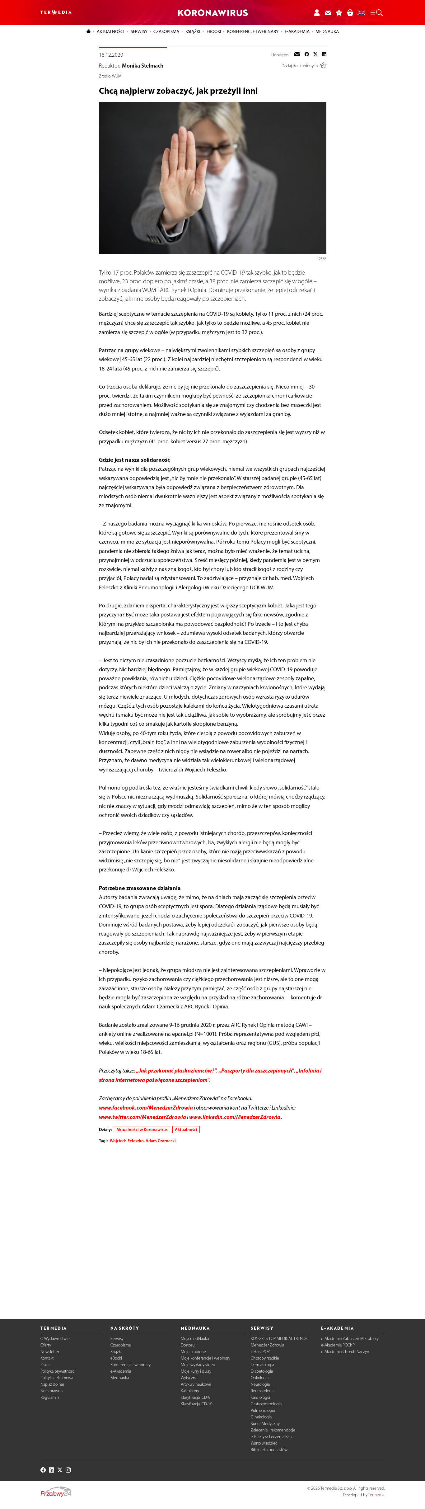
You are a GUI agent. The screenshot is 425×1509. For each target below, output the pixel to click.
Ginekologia (261, 1417)
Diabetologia (262, 1371)
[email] (297, 55)
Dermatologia (262, 1364)
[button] (376, 13)
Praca (44, 1364)
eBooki (214, 31)
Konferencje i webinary (130, 1364)
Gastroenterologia (266, 1404)
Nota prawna (51, 1390)
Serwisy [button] (139, 31)
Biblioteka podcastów (269, 1449)
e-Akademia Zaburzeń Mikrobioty (350, 1338)
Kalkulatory (190, 1390)
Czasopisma (120, 1345)
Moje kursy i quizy (196, 1371)
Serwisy (117, 1338)
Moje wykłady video (198, 1364)
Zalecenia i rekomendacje (273, 1430)
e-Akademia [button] (297, 31)
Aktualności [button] (110, 31)
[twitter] (315, 55)
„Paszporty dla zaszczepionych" (256, 1070)
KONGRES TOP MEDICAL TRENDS (279, 1338)
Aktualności (186, 1129)
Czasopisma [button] (166, 31)
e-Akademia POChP (338, 1345)
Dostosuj (188, 1345)
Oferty (45, 1345)
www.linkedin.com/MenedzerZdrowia (234, 1116)
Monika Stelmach (142, 65)
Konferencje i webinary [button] (252, 31)
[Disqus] (212, 1226)
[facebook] (307, 55)
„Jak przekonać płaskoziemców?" (176, 1070)
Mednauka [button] (327, 31)
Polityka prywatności (57, 1371)
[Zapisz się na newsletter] (328, 13)
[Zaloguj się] (316, 13)
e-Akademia (120, 1371)
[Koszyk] (350, 13)
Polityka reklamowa (56, 1377)
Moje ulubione (193, 1351)
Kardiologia (260, 1397)
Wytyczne (189, 1377)
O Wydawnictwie (55, 1338)
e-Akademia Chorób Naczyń (345, 1351)
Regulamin (49, 1397)
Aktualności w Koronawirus (142, 1129)
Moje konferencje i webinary (205, 1358)
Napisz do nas (52, 1384)
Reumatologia (262, 1390)
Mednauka (119, 1377)
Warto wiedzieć (264, 1443)
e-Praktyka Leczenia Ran (271, 1436)
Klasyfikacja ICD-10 (197, 1404)
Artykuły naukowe (196, 1384)
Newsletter (49, 1351)
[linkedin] (324, 55)
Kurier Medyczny (265, 1423)
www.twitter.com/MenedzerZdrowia (142, 1116)
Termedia (376, 1494)
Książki (192, 31)
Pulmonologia (263, 1410)
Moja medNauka (195, 1338)
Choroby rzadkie (265, 1358)
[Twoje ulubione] (339, 13)
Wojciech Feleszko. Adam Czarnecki (143, 1141)
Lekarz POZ (260, 1351)
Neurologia (260, 1384)
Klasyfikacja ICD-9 (195, 1397)
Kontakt (47, 1358)
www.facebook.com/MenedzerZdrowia (146, 1107)
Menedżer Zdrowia (267, 1345)
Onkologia (260, 1377)
